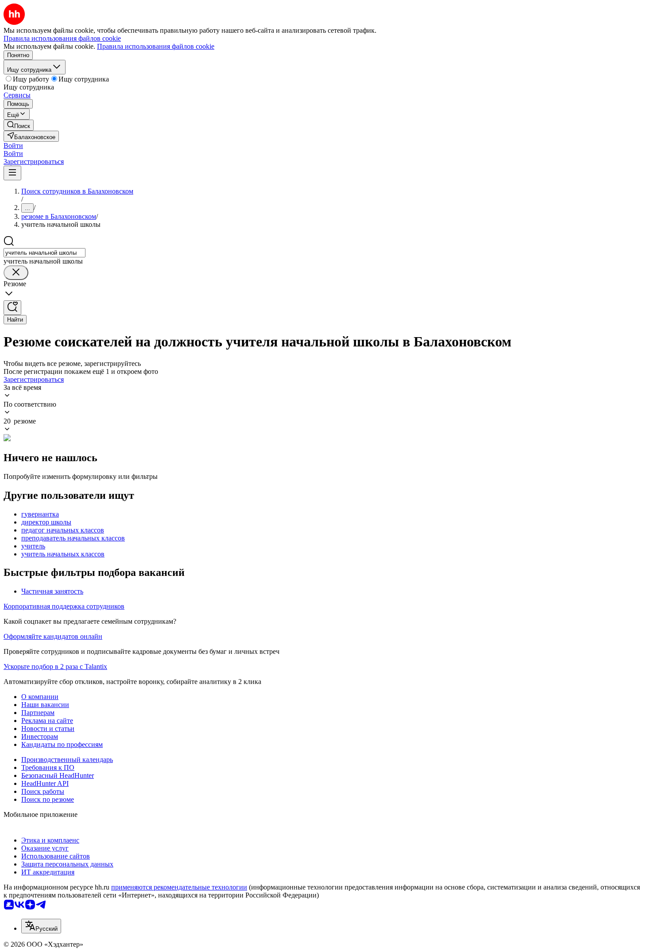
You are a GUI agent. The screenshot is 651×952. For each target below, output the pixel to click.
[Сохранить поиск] (12, 307)
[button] (13, 145)
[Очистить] (16, 272)
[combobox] (44, 252)
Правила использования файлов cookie (155, 46)
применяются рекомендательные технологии (179, 887)
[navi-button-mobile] (12, 173)
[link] (19, 125)
